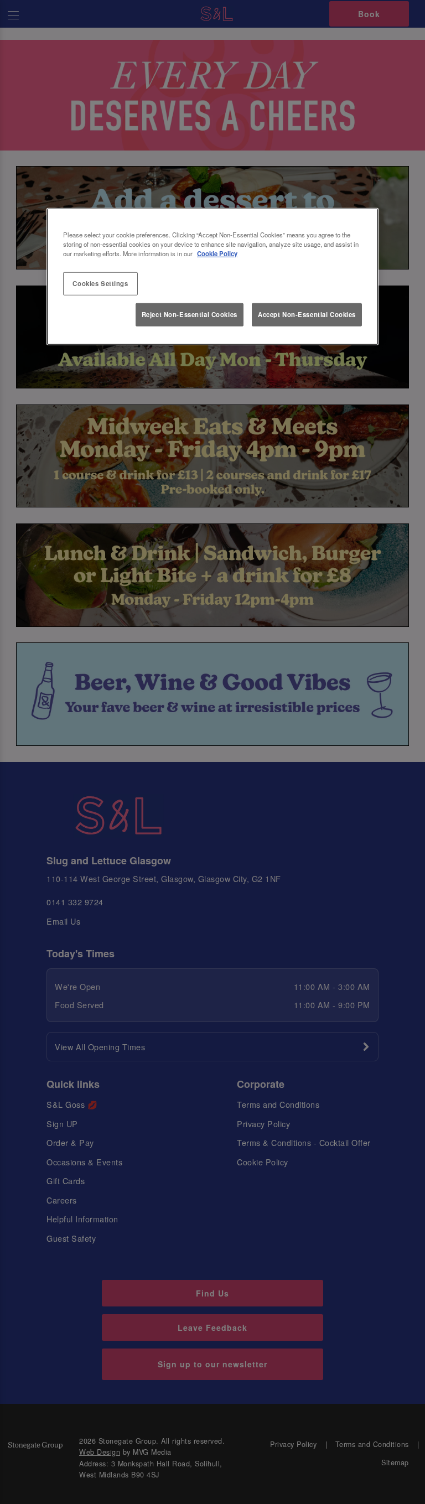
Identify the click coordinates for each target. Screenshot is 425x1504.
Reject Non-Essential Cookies (189, 314)
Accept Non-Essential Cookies (307, 314)
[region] (212, 276)
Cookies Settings (100, 283)
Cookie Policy (217, 253)
